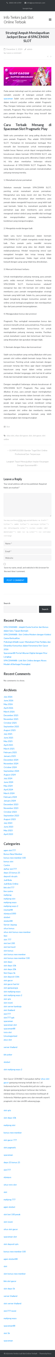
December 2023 (11, 804)
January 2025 (10, 756)
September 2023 (11, 815)
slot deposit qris (11, 1244)
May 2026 (8, 704)
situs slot (10, 435)
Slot (8, 426)
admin (29, 49)
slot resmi (8, 1002)
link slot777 (9, 887)
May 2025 (8, 741)
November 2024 (11, 763)
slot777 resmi (10, 1311)
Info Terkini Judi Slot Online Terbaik (23, 1353)
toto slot (8, 1032)
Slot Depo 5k (9, 973)
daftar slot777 (10, 869)
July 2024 (8, 778)
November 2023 (11, 808)
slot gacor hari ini (11, 984)
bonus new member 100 (15, 857)
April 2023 (8, 834)
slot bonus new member (15, 954)
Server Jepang (10, 924)
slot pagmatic (10, 1147)
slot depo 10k (10, 965)
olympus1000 (10, 913)
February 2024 (10, 797)
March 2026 (9, 711)
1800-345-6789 (15, 3)
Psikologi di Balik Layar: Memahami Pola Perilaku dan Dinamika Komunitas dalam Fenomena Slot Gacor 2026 (27, 646)
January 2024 (10, 800)
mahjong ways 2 (11, 906)
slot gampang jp (11, 988)
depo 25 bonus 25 (12, 872)
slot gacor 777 (10, 1140)
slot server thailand (12, 1303)
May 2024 (8, 785)
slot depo (8, 962)
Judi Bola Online (11, 883)
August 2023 (10, 819)
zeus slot (8, 1039)
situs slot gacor (21, 435)
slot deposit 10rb (11, 976)
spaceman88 (9, 1028)
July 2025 (8, 734)
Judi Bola (8, 880)
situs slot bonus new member (17, 932)
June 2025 (8, 737)
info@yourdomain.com (36, 3)
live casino (8, 891)
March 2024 (9, 793)
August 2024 (10, 774)
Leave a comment (13, 53)
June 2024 (8, 782)
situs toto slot (10, 1184)
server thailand (10, 1047)
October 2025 (10, 722)
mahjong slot (9, 898)
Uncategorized (10, 1036)
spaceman (8, 98)
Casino (7, 865)
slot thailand (9, 1010)
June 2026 (8, 700)
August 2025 (10, 730)
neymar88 (8, 909)
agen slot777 (10, 850)
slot (30, 435)
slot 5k (7, 1333)
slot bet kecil (9, 947)
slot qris (7, 999)
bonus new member (13, 1132)
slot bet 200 (9, 943)
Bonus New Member (13, 854)
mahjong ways (10, 902)
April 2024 (8, 789)
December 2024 (11, 759)
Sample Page (27, 8)
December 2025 (11, 715)
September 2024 (11, 771)
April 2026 (8, 708)
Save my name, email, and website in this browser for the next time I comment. (26, 569)
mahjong (7, 895)
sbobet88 (8, 921)
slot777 (7, 1014)
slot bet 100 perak (12, 1214)
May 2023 (8, 830)
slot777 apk (9, 1017)
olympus (7, 1177)
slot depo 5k (9, 1288)
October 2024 (10, 767)
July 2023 (8, 823)
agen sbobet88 (11, 1259)
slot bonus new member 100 (17, 958)
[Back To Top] (47, 1349)
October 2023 (10, 812)
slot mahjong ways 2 (13, 995)
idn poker (8, 1054)
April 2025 (8, 745)
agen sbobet (9, 1207)
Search (7, 603)
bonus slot (8, 861)
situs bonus (9, 928)
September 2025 (11, 726)
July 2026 (8, 696)
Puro (49, 1353)
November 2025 (11, 719)
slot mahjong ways (12, 991)
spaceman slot (10, 1025)
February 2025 (10, 752)
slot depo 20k (10, 969)
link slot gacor (10, 1281)
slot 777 (7, 939)
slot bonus (8, 950)
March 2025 (9, 748)
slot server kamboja (12, 1006)
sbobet (7, 917)
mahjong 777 (9, 1199)
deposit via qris (10, 876)
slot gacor (37, 435)
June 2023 (8, 826)
